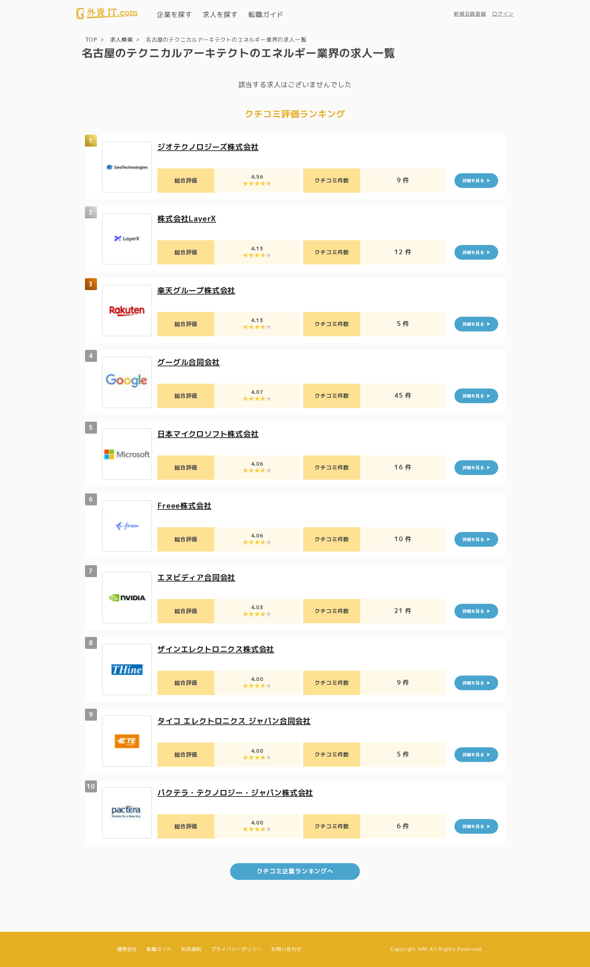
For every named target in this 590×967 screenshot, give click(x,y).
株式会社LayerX (186, 218)
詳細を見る (473, 180)
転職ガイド (266, 14)
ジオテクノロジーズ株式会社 (207, 146)
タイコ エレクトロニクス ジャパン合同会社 (234, 721)
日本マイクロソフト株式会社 (207, 433)
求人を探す (220, 14)
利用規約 (191, 949)
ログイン (503, 13)
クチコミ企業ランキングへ (295, 871)
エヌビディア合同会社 (196, 577)
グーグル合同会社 (188, 362)
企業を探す (174, 14)
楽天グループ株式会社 (196, 290)
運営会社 (127, 949)
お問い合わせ (286, 949)
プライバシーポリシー (236, 949)
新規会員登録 (470, 13)
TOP (91, 39)
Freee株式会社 (184, 505)
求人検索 (121, 39)
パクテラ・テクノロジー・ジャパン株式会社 (235, 792)
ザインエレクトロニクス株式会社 (215, 649)
